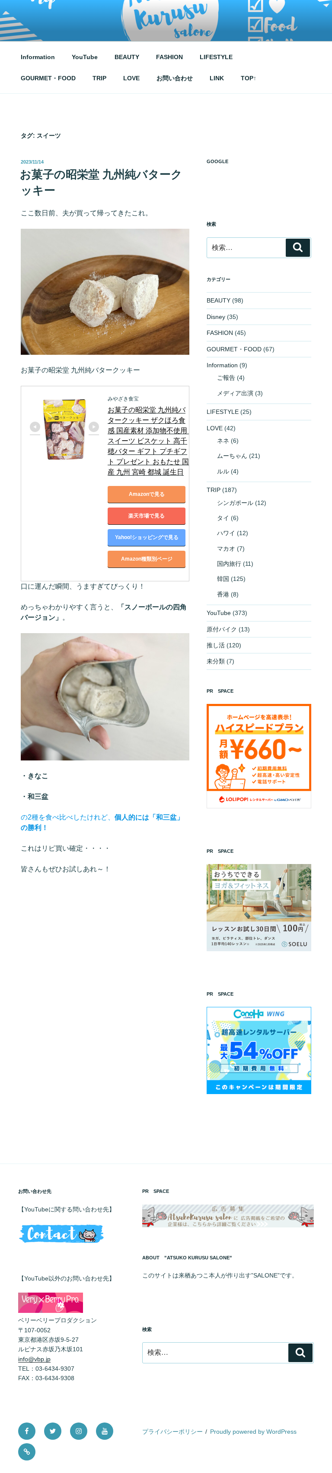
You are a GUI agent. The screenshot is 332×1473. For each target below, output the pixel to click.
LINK (217, 78)
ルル (223, 471)
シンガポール (235, 502)
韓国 (223, 578)
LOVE (131, 78)
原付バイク (222, 629)
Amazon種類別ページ (146, 559)
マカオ (226, 548)
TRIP (99, 78)
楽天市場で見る (146, 516)
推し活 (216, 645)
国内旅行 (229, 563)
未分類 (216, 661)
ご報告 (226, 377)
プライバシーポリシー (172, 1431)
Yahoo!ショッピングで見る (147, 537)
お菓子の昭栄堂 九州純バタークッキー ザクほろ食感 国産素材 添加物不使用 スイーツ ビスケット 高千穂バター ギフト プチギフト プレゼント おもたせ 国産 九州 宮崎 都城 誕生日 (148, 441)
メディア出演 (235, 393)
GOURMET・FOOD (48, 78)
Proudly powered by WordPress (253, 1431)
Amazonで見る (147, 494)
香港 (223, 594)
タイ (223, 517)
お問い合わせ (174, 78)
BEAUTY (127, 57)
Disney (216, 316)
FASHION (169, 57)
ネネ (223, 440)
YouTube (85, 57)
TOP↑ (248, 78)
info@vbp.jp (34, 1359)
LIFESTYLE (216, 57)
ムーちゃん (232, 455)
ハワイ (226, 533)
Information (38, 57)
